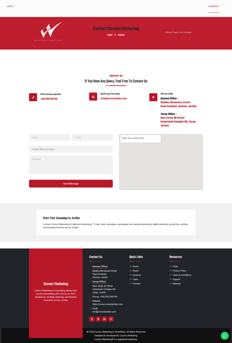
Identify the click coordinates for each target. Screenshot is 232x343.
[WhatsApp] (225, 336)
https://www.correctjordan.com (107, 304)
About (168, 6)
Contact (213, 6)
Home (157, 6)
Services (180, 6)
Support (176, 279)
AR (224, 6)
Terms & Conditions (182, 275)
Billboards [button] (196, 6)
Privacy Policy (179, 270)
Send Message (71, 183)
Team (135, 279)
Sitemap (176, 283)
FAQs (175, 266)
